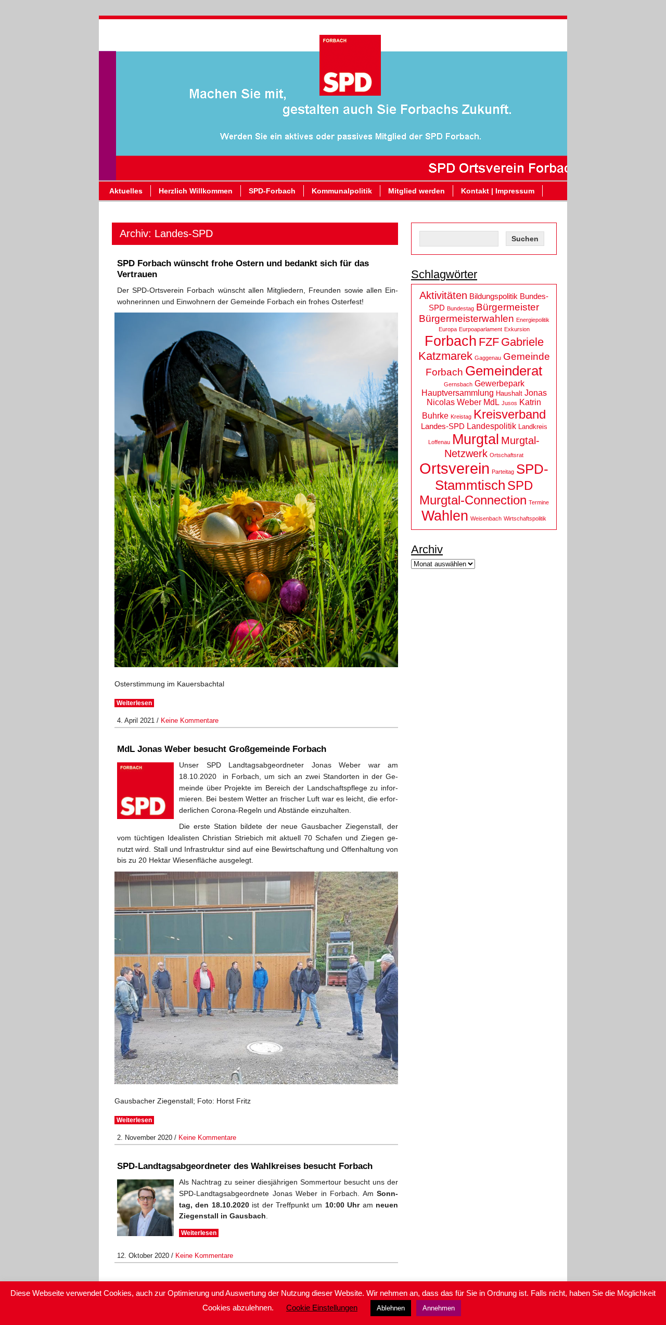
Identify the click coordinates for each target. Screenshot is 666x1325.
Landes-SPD (443, 426)
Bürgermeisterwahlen (466, 318)
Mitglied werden (416, 191)
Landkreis (532, 427)
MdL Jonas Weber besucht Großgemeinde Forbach (221, 749)
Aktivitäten (443, 295)
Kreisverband (509, 414)
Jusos (509, 403)
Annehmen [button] (438, 1308)
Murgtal (475, 439)
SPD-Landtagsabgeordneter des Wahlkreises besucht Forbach (245, 1166)
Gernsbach (458, 384)
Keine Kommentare (190, 720)
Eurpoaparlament (480, 329)
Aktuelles (126, 191)
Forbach (451, 341)
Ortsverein (454, 468)
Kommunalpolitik (342, 191)
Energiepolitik (532, 320)
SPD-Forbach (272, 191)
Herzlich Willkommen (196, 191)
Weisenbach (486, 518)
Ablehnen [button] (391, 1308)
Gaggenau (488, 358)
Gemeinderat (503, 371)
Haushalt (509, 393)
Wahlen (444, 516)
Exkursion (517, 329)
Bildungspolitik (493, 296)
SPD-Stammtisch (491, 477)
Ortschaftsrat (506, 455)
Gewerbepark (499, 383)
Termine (539, 502)
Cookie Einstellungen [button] (321, 1307)
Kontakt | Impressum (497, 191)
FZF (489, 341)
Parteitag (503, 472)
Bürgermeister (507, 307)
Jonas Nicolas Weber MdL (487, 397)
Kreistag (461, 416)
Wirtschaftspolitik (525, 518)
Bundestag (460, 308)
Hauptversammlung (457, 392)
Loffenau (439, 442)
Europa (448, 329)
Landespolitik (491, 426)
